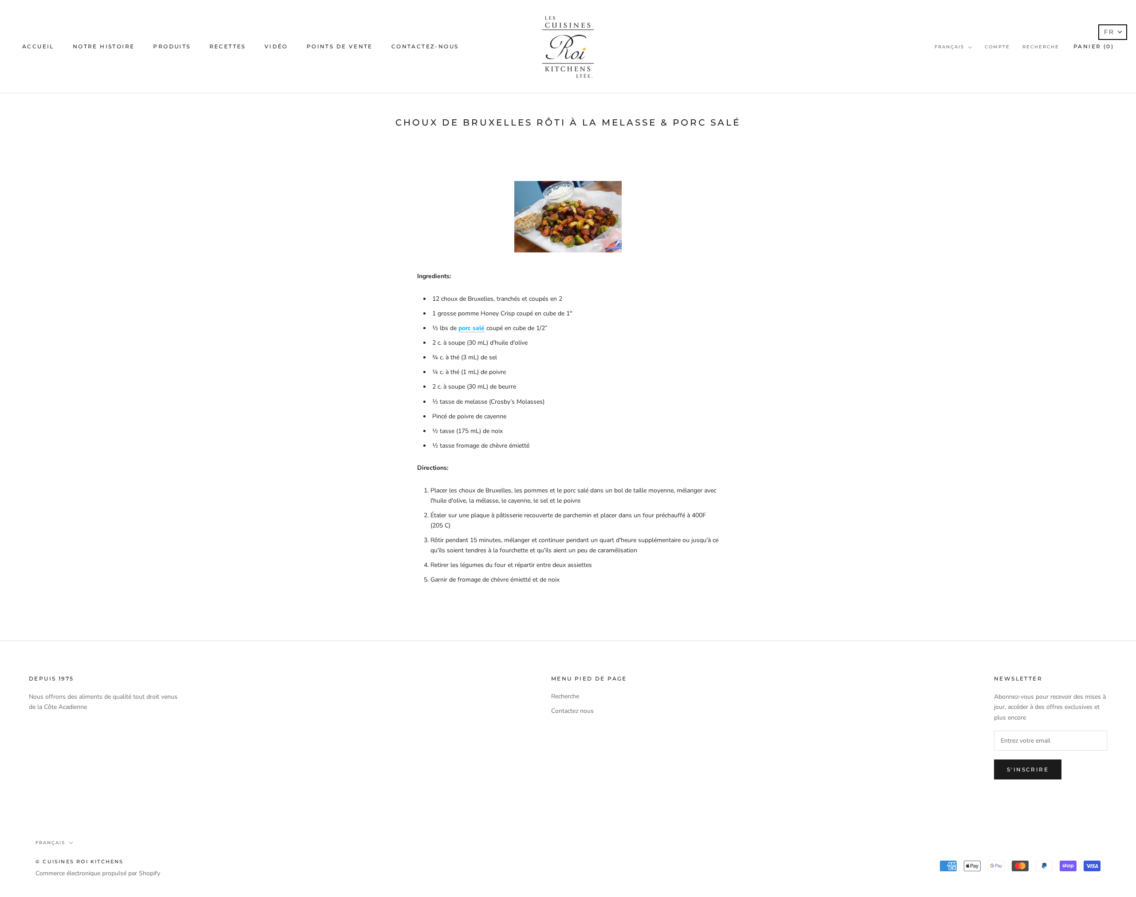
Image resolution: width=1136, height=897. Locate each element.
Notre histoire (104, 46)
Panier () (1093, 46)
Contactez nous (572, 711)
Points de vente (340, 46)
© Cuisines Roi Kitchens (80, 861)
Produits (171, 46)
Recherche (1040, 47)
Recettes (227, 46)
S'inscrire (1028, 769)
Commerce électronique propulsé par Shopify (98, 873)
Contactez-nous (425, 46)
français (949, 47)
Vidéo (276, 46)
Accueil (38, 46)
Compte (997, 47)
